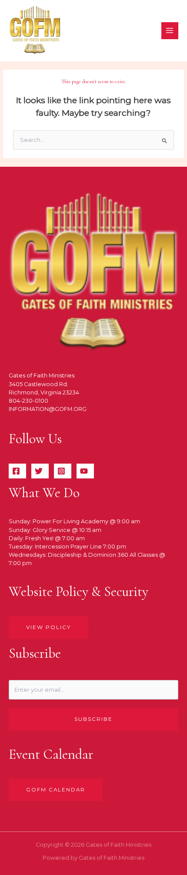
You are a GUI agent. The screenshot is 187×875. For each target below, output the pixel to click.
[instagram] (62, 471)
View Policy (48, 627)
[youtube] (85, 471)
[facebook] (17, 471)
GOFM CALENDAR (55, 790)
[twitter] (40, 471)
